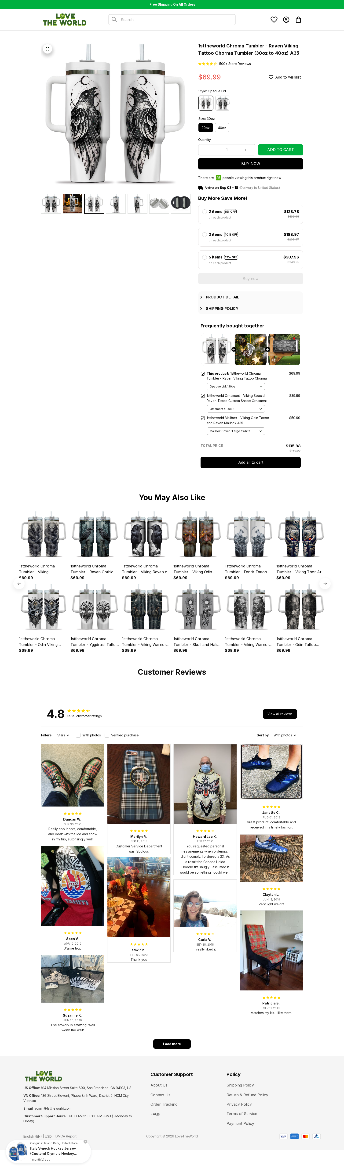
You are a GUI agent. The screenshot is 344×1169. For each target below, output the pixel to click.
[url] (52, 1108)
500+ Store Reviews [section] (235, 64)
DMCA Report (66, 1136)
